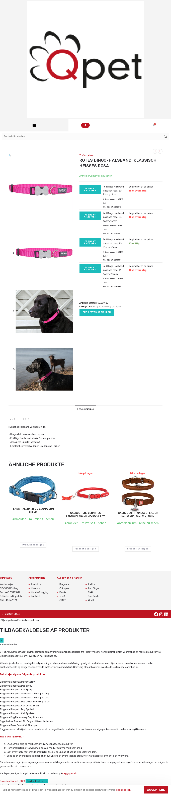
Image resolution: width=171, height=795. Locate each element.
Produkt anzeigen (90, 189)
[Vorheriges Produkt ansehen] (155, 151)
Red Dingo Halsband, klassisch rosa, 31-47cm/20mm (113, 243)
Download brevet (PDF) (12, 781)
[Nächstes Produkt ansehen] (160, 151)
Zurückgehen (86, 155)
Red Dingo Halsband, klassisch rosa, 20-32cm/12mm (113, 190)
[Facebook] (156, 614)
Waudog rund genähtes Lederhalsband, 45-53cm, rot (85, 515)
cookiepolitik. (123, 789)
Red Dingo (107, 306)
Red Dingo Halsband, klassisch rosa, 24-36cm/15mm (113, 217)
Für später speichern (97, 312)
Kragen (97, 306)
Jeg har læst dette (37, 781)
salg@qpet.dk (69, 773)
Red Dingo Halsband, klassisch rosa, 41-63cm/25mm (113, 270)
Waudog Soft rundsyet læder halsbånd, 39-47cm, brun (138, 515)
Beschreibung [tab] (85, 409)
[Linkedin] (166, 614)
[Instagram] (161, 614)
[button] (34, 125)
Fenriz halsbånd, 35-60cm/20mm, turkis (33, 511)
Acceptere (156, 789)
